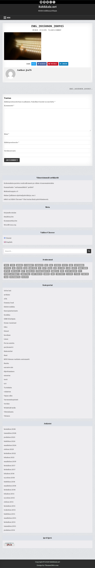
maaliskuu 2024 (10, 445)
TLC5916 (69, 274)
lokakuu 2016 (9, 474)
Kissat (6, 331)
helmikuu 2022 (10, 453)
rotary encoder (71, 271)
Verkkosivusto (10, 151)
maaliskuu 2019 (10, 461)
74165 (12, 265)
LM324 (74, 268)
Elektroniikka (79, 265)
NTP (23, 271)
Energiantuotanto (11, 311)
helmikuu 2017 (9, 469)
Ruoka (6, 363)
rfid (62, 271)
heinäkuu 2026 (10, 429)
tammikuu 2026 (10, 433)
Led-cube (61, 268)
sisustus (7, 375)
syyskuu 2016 (9, 478)
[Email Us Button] (50, 2)
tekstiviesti (60, 274)
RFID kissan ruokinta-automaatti (16, 359)
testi (5, 379)
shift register (37, 274)
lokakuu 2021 (9, 457)
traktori (85, 274)
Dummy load (9, 303)
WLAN (6, 277)
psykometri (8, 347)
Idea (5, 327)
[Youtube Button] (41, 2)
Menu (8, 17)
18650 (6, 265)
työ (5, 383)
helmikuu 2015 (9, 522)
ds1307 (64, 265)
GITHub (19, 268)
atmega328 (39, 265)
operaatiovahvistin (42, 271)
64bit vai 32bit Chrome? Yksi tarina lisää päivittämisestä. (26, 199)
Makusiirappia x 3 (11, 191)
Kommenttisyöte (10, 221)
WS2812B (25, 277)
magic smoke (83, 268)
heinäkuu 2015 (9, 506)
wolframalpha (15, 277)
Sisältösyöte (9, 217)
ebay (70, 265)
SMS (52, 274)
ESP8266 (7, 268)
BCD (46, 265)
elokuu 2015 (8, 502)
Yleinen (7, 416)
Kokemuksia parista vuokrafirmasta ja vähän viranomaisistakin (29, 183)
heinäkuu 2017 (9, 465)
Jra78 (36, 30)
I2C (40, 268)
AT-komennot (28, 265)
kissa (50, 268)
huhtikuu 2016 (9, 482)
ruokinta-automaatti (11, 274)
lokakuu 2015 (9, 494)
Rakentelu (55, 271)
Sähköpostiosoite (11, 142)
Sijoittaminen (9, 371)
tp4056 (77, 274)
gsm (25, 268)
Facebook (42, 64)
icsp (44, 268)
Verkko (7, 404)
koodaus (7, 335)
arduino (19, 265)
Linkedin (64, 64)
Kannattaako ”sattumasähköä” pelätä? (19, 187)
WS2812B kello (10, 408)
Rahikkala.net (48, 6)
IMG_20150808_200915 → (81, 89)
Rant (5, 355)
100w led (7, 291)
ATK (5, 299)
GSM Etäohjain (9, 319)
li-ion (68, 268)
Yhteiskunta (8, 412)
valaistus (7, 392)
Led (55, 268)
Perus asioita (9, 343)
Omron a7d (30, 271)
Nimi (6, 134)
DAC (51, 265)
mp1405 (7, 271)
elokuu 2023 (9, 449)
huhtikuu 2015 (9, 514)
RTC (80, 271)
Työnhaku (8, 388)
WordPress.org (10, 225)
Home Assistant (10, 323)
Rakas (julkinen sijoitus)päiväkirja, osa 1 (19, 195)
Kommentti (9, 106)
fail (13, 268)
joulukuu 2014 (9, 530)
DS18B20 (57, 265)
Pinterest (53, 64)
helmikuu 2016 (9, 490)
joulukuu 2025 (9, 437)
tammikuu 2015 (10, 526)
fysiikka (7, 315)
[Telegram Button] (44, 2)
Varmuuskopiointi (11, 400)
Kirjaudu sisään (10, 213)
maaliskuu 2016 (10, 486)
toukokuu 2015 (10, 510)
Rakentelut (8, 351)
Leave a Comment (55, 30)
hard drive (32, 268)
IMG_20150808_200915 (47, 26)
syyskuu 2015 (9, 498)
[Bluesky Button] (47, 2)
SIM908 (46, 274)
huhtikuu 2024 (9, 441)
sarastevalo (25, 274)
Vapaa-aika (8, 396)
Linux (6, 339)
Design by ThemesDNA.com (47, 565)
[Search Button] (54, 2)
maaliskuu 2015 (10, 518)
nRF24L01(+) (16, 271)
